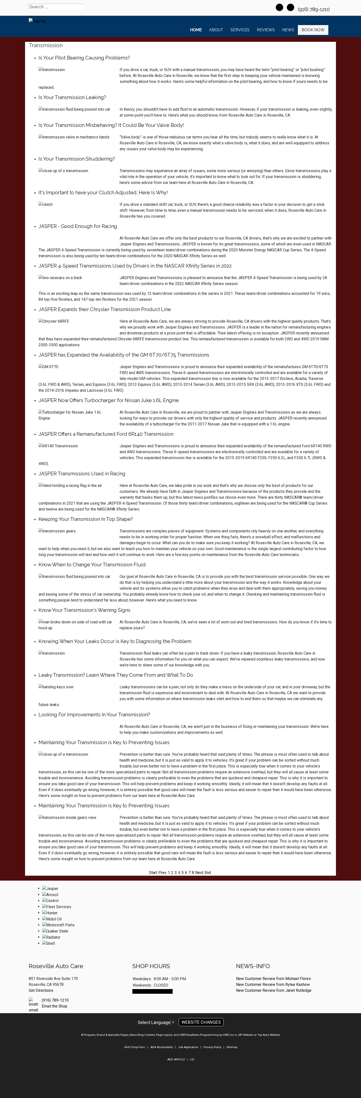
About (216, 30)
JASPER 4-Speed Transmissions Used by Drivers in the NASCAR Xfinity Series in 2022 (135, 266)
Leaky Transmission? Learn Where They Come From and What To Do (116, 675)
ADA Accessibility (161, 1047)
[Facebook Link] (279, 7)
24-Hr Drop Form (134, 1047)
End (208, 872)
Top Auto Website (268, 1035)
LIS (192, 1059)
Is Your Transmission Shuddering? (77, 159)
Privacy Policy (212, 1047)
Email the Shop (54, 1006)
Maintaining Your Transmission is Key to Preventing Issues (104, 742)
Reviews (266, 30)
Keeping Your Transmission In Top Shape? (86, 519)
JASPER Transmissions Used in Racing (82, 474)
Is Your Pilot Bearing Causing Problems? (84, 58)
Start (153, 872)
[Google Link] (290, 7)
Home (196, 30)
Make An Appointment (152, 991)
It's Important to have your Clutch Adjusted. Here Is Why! (103, 193)
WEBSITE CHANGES (201, 1022)
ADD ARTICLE (176, 1059)
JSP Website (245, 1035)
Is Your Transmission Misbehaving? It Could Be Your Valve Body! (111, 125)
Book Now (313, 30)
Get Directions (41, 990)
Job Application (188, 1047)
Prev (162, 872)
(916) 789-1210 (314, 9)
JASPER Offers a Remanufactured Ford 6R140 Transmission (106, 434)
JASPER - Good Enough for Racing (78, 226)
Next (199, 872)
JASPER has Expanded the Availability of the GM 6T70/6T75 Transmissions (124, 355)
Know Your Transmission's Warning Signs (84, 610)
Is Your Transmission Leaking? (72, 97)
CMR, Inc (228, 1035)
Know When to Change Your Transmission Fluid (92, 565)
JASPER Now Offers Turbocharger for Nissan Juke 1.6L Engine (109, 400)
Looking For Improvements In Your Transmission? (94, 715)
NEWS (288, 30)
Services (240, 30)
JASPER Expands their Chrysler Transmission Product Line (105, 309)
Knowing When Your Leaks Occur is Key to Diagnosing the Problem (115, 641)
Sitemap (231, 1047)
